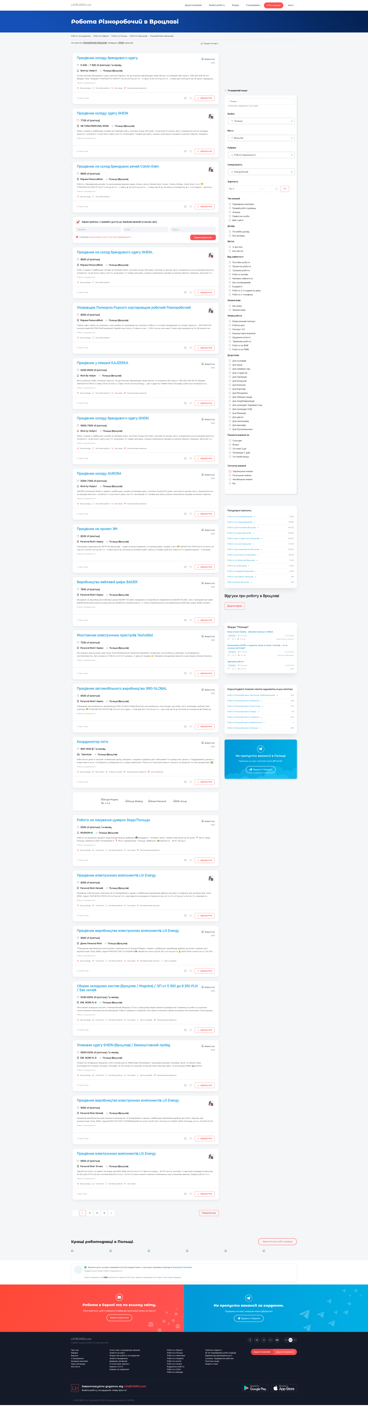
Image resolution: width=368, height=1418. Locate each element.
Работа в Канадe (175, 1372)
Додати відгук (234, 606)
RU (286, 1340)
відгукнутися (206, 98)
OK (284, 189)
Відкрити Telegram (262, 770)
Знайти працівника (119, 1358)
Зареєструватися (203, 237)
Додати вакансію (285, 1352)
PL (295, 1340)
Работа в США (174, 1369)
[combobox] (261, 121)
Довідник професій (118, 1361)
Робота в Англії (174, 1361)
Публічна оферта (213, 1350)
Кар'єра (74, 1353)
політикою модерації (172, 1277)
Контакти (75, 1367)
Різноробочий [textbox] (241, 172)
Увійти (291, 5)
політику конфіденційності (120, 237)
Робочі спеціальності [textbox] (245, 155)
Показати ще (209, 1213)
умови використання (98, 237)
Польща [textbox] (238, 121)
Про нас (75, 1350)
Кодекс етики (211, 1364)
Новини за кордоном (119, 1369)
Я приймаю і (105, 237)
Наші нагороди (78, 1364)
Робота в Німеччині (176, 1356)
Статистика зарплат (120, 1364)
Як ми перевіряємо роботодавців (220, 1353)
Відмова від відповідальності (218, 1356)
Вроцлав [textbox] (238, 138)
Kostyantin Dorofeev (182, 1267)
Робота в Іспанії (174, 1364)
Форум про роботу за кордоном (125, 1356)
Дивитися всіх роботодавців (277, 1242)
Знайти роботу (217, 5)
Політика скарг (212, 1361)
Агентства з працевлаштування (125, 1350)
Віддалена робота (175, 1367)
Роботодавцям (273, 5)
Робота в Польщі (175, 1353)
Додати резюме (193, 5)
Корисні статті (116, 1367)
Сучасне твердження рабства (219, 1358)
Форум (235, 5)
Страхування (253, 5)
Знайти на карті (117, 1353)
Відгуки (74, 1356)
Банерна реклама (79, 1361)
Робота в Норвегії (175, 1358)
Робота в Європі (174, 1350)
